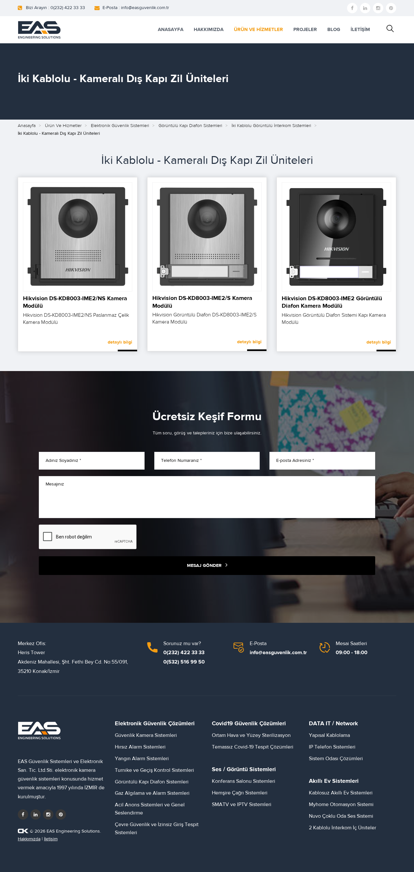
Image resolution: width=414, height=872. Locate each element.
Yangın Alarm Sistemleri (142, 758)
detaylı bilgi (120, 342)
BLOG (333, 30)
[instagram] (378, 8)
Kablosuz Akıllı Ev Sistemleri (341, 793)
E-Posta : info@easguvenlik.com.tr (136, 8)
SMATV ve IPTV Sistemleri (241, 804)
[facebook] (352, 8)
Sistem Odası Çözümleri (336, 758)
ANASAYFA (170, 30)
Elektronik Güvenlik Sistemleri (120, 126)
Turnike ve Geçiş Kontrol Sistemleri (154, 770)
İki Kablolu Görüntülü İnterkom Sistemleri (271, 126)
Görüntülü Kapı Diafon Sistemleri (190, 126)
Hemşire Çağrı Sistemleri (239, 793)
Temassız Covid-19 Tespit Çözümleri (252, 747)
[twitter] (35, 814)
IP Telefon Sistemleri (332, 747)
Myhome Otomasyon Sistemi (341, 804)
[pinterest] (391, 8)
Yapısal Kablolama (329, 735)
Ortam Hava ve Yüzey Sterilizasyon (251, 735)
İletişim (51, 839)
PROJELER (305, 30)
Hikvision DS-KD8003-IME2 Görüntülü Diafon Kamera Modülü (332, 302)
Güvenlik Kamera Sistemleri (146, 735)
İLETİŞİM (360, 30)
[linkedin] (365, 8)
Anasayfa (27, 126)
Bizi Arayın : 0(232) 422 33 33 (55, 8)
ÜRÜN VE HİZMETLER (258, 30)
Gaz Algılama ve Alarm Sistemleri (152, 793)
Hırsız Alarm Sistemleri (140, 747)
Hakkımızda (29, 839)
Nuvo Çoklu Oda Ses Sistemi (341, 816)
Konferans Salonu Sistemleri (243, 781)
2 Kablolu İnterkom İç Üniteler (342, 827)
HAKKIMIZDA (208, 30)
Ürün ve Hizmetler (63, 126)
